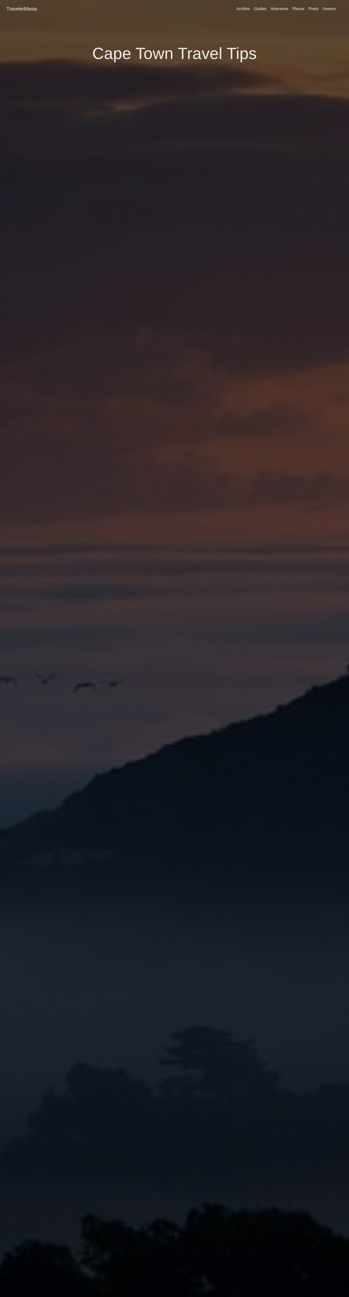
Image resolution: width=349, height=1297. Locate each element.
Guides (260, 8)
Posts (313, 8)
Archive (243, 8)
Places (298, 8)
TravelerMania (21, 9)
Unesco (329, 8)
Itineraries (279, 8)
